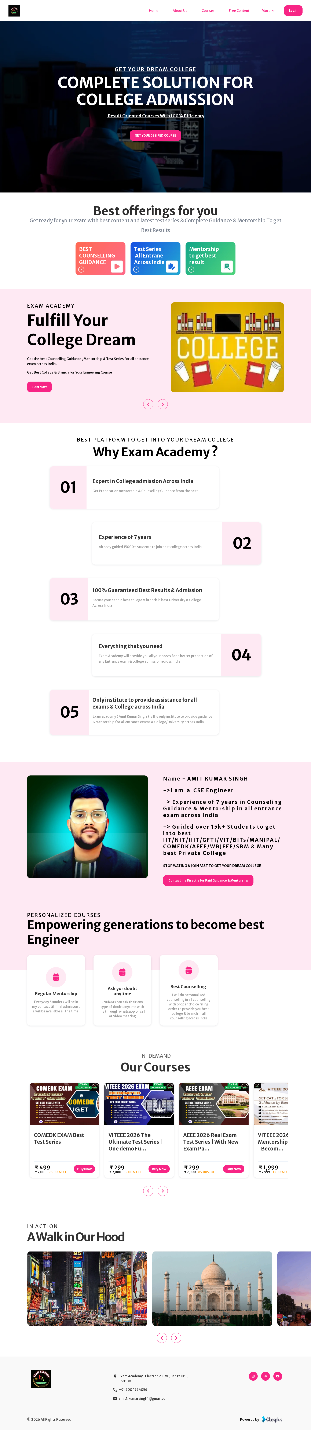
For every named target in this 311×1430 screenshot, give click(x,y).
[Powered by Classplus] (272, 1419)
